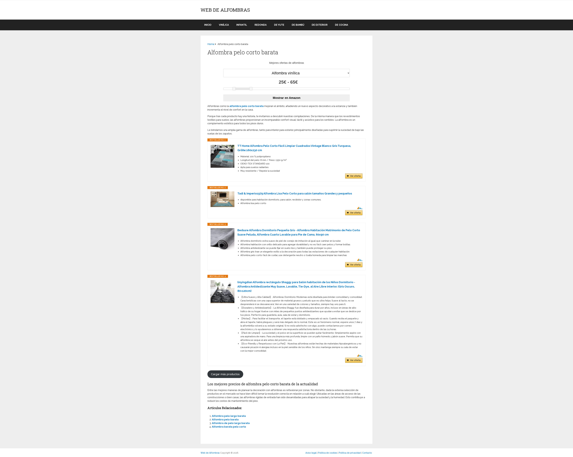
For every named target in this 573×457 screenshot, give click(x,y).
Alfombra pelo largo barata (229, 416)
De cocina (341, 24)
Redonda (261, 24)
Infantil (241, 24)
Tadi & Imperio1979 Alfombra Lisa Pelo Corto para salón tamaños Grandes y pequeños (294, 193)
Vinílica (224, 24)
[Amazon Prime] (358, 208)
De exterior (320, 24)
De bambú (298, 24)
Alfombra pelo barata (225, 419)
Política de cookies (327, 453)
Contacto (367, 453)
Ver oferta (355, 176)
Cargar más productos (225, 374)
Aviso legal (310, 453)
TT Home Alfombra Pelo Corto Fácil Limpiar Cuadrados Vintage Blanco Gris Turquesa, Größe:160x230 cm (294, 148)
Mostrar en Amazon (286, 97)
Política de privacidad (350, 453)
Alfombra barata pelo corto (229, 426)
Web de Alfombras (225, 9)
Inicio (207, 24)
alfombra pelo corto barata (246, 106)
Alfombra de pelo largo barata (231, 423)
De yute (279, 24)
